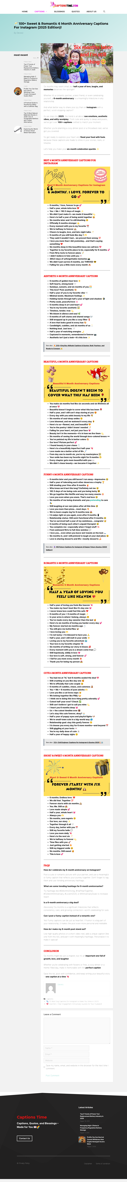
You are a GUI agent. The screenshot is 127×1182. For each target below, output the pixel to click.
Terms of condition (103, 1164)
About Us (91, 11)
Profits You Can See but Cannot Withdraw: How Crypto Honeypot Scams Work (31, 92)
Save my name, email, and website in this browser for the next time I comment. (77, 1067)
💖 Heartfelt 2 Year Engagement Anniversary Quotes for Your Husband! (74, 1004)
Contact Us (24, 1138)
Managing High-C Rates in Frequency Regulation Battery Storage (30, 79)
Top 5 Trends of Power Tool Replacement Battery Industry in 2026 (31, 67)
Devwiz (20, 33)
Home (25, 11)
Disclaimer (88, 1164)
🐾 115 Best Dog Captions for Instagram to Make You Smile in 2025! (72, 1001)
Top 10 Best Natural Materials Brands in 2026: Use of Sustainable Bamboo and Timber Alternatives (31, 117)
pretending (95, 500)
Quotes (76, 11)
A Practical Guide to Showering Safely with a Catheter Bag (31, 104)
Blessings (59, 11)
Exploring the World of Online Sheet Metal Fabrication (31, 130)
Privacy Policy (24, 1163)
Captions (39, 11)
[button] (104, 11)
